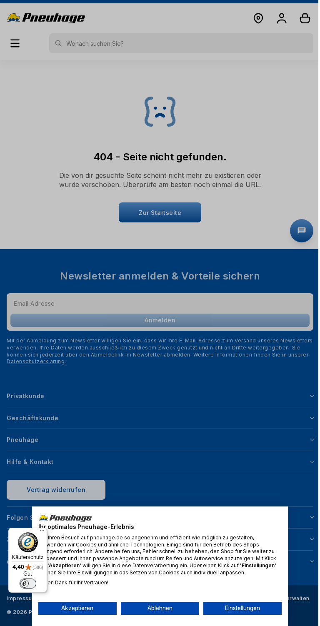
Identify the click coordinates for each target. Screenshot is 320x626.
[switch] (28, 584)
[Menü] (42, 533)
